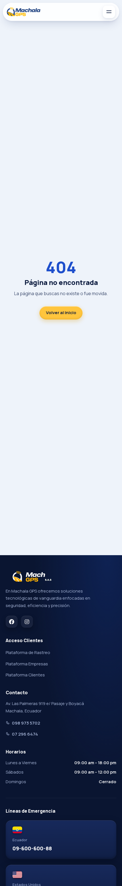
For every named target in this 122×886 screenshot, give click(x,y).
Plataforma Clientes (25, 675)
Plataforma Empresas (27, 664)
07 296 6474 (25, 734)
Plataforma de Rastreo (28, 652)
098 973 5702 (26, 723)
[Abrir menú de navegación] (109, 12)
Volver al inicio (61, 313)
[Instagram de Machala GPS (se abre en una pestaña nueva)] (27, 622)
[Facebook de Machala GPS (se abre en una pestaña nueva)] (12, 622)
